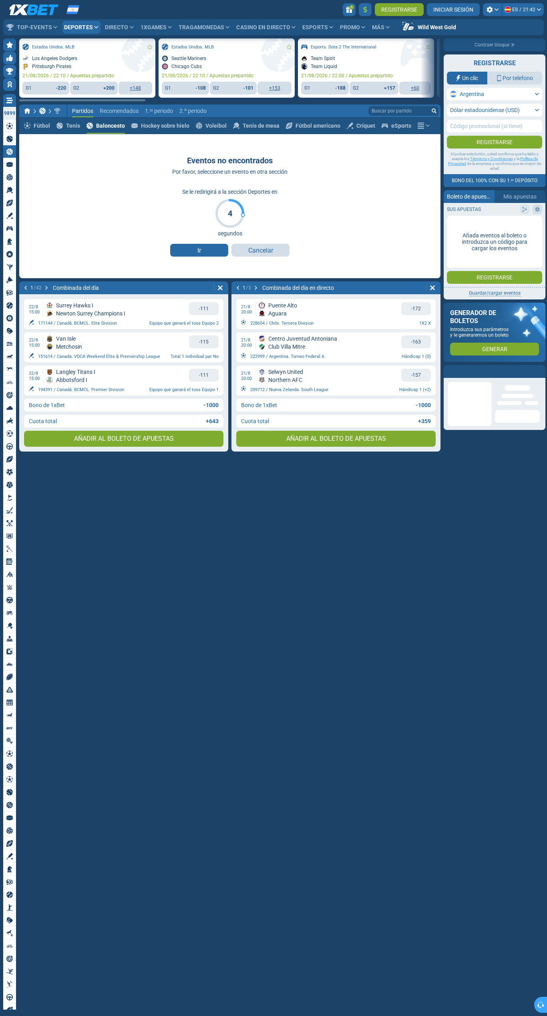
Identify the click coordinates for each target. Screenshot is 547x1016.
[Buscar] (434, 111)
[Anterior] (25, 288)
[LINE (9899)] (27, 110)
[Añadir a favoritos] (150, 47)
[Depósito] (365, 9)
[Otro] (423, 126)
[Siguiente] (46, 288)
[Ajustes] (492, 9)
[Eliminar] (220, 288)
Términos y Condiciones (491, 159)
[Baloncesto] (42, 110)
